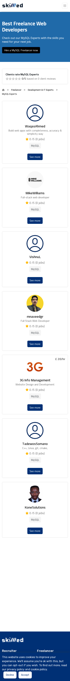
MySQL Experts (9, 94)
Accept (25, 675)
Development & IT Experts (41, 90)
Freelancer (16, 90)
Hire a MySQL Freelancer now (21, 50)
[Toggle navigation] (65, 6)
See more (35, 156)
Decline (10, 675)
